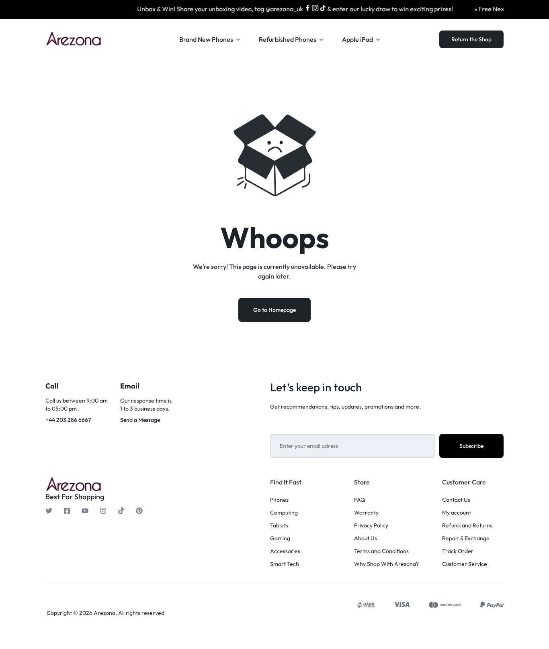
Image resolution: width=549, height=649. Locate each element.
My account (456, 512)
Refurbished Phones (287, 39)
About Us (365, 538)
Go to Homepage (274, 309)
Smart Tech (284, 564)
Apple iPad (357, 39)
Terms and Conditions (381, 551)
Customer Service (464, 564)
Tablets (279, 525)
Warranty (366, 512)
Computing (284, 512)
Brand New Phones (206, 39)
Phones (279, 499)
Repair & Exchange (466, 538)
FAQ (359, 499)
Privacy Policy (371, 525)
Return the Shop (471, 39)
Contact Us (456, 499)
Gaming (280, 538)
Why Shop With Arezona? (386, 564)
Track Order (457, 551)
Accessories (285, 551)
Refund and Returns (467, 525)
